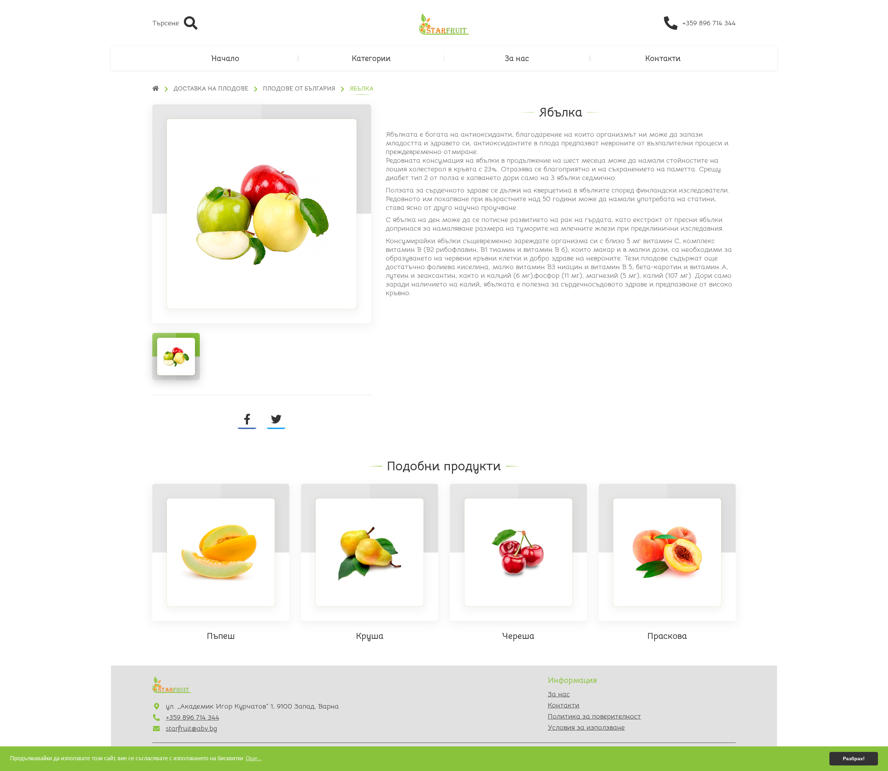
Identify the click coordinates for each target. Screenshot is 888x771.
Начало (225, 58)
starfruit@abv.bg (191, 728)
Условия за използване (586, 727)
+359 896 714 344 (192, 717)
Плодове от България (299, 88)
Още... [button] (254, 758)
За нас (517, 58)
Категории (371, 58)
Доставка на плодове (210, 88)
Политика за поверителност (594, 716)
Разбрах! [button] (854, 758)
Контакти (663, 58)
